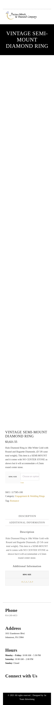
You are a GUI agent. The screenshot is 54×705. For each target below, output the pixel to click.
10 (22, 582)
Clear (22, 482)
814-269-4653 (11, 615)
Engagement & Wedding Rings (30, 496)
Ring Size (13, 476)
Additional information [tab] (27, 522)
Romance (14, 501)
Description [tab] (27, 516)
